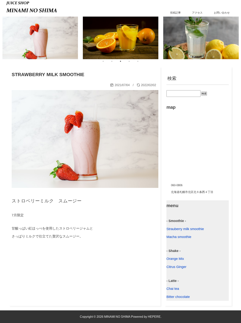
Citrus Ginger (176, 267)
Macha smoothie (178, 237)
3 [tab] (120, 61)
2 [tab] (112, 61)
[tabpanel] (40, 38)
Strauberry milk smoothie (185, 229)
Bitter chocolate (178, 297)
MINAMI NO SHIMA (117, 316)
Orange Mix (175, 259)
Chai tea (172, 289)
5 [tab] (138, 61)
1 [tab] (103, 61)
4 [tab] (129, 61)
